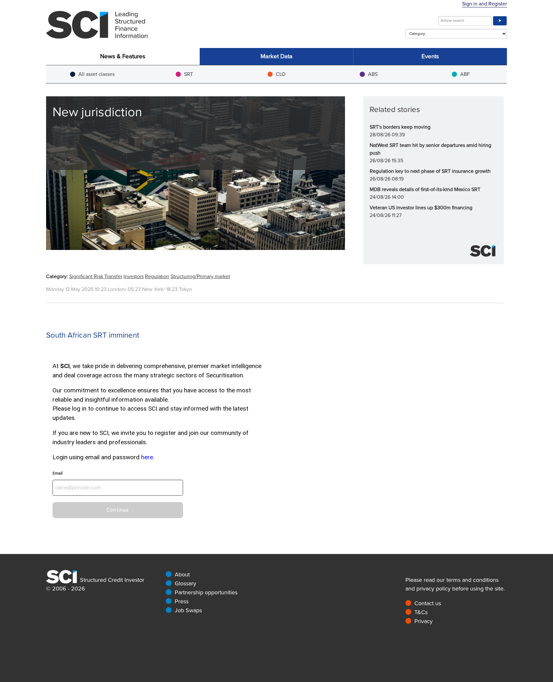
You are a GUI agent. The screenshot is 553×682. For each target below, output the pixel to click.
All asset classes (96, 74)
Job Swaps (188, 610)
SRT (188, 74)
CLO (280, 74)
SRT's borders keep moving (400, 127)
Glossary (185, 583)
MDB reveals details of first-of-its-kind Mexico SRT (425, 189)
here (147, 457)
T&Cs (421, 612)
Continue (118, 510)
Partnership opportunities (206, 592)
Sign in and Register (484, 4)
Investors (134, 276)
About (182, 574)
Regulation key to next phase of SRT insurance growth (430, 171)
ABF (465, 74)
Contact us (427, 603)
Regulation (157, 276)
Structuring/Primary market (200, 276)
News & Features (122, 56)
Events (430, 56)
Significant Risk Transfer (95, 276)
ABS (373, 74)
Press (181, 601)
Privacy (423, 621)
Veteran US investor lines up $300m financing (421, 208)
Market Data (276, 56)
